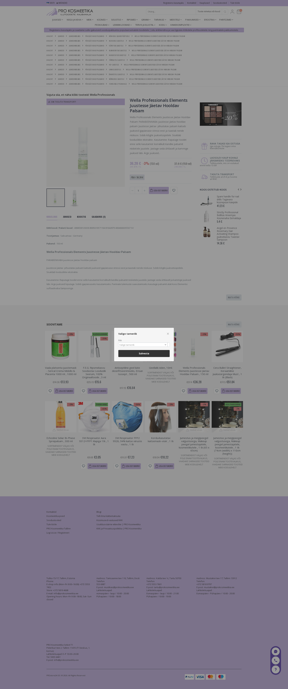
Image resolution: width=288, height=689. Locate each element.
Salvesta (144, 353)
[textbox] (143, 345)
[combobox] (144, 344)
